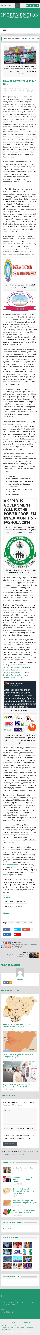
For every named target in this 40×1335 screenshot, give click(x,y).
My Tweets (7, 1229)
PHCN (31, 90)
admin (12, 88)
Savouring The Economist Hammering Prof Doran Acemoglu (22, 1179)
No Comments (7, 92)
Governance (8, 90)
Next (24, 952)
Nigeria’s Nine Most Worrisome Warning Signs (24, 945)
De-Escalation (30, 1326)
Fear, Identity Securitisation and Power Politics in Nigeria (25, 1211)
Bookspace (19, 1326)
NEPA (23, 90)
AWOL (19, 90)
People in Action (7, 1326)
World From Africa (17, 1328)
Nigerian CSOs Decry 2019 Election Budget (17, 955)
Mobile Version (28, 1332)
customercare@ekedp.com (13, 672)
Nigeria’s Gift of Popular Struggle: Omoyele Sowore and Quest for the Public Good (19, 1086)
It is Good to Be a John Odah (23, 1168)
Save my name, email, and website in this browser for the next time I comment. (18, 1137)
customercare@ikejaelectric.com (16, 667)
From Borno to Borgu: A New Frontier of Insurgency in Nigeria (18, 1056)
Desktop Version (13, 1332)
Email (35, 92)
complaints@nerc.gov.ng (13, 677)
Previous (17, 942)
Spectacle (29, 1328)
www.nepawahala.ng (12, 865)
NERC (27, 90)
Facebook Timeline (11, 1277)
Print (28, 92)
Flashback (5, 1328)
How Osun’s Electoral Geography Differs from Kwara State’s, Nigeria (18, 1025)
